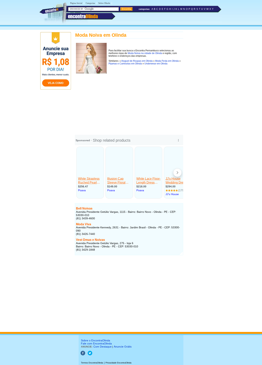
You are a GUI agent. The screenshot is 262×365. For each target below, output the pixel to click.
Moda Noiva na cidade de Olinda (145, 53)
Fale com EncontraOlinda (96, 343)
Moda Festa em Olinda (167, 61)
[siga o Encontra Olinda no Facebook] (83, 354)
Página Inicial (76, 3)
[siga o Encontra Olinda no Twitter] (90, 354)
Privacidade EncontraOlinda (118, 363)
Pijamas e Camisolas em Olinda (125, 63)
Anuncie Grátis (123, 346)
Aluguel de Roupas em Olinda (137, 61)
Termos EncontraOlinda (92, 363)
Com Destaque (102, 346)
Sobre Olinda (104, 3)
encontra (83, 16)
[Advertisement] (129, 102)
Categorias (90, 3)
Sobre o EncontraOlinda (95, 340)
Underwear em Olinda (155, 63)
